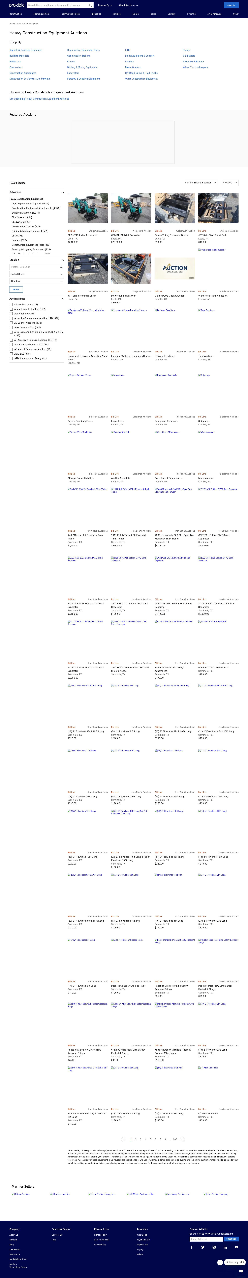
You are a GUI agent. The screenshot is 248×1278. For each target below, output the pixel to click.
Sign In (231, 5)
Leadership (14, 1249)
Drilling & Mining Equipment (82, 67)
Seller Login (142, 1235)
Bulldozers (15, 61)
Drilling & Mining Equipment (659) (30, 231)
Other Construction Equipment (141, 78)
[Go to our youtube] (236, 1247)
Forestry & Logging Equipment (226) (31, 249)
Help (54, 1240)
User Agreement (101, 1240)
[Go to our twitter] (203, 1247)
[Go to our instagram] (214, 1247)
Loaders (129, 61)
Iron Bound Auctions (98, 531)
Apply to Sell (142, 1244)
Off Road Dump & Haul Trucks (141, 73)
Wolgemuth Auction (98, 231)
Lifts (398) (17, 235)
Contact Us (57, 1235)
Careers (13, 1240)
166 (175, 1139)
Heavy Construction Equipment (24, 24)
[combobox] (11, 274)
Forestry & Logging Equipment (83, 78)
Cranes (71, 61)
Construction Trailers (78, 55)
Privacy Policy (100, 1235)
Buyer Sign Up (143, 1240)
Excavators (73, 73)
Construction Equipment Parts (83, 50)
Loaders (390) (19, 240)
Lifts (127, 50)
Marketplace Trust (18, 1259)
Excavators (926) (21, 222)
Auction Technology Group (18, 1265)
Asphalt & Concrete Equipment (25, 50)
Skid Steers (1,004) (22, 217)
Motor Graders (133, 67)
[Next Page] (182, 1139)
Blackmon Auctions (186, 291)
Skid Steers (189, 55)
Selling (139, 1254)
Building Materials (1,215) (26, 212)
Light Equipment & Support (139, 55)
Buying (139, 1249)
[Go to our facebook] (192, 1247)
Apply (16, 289)
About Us (13, 1235)
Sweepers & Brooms (194, 61)
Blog (11, 1244)
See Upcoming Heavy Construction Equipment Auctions (39, 98)
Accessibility (100, 1244)
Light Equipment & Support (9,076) (30, 203)
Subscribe (231, 1239)
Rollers (186, 50)
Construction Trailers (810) (26, 226)
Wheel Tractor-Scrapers (195, 67)
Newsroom (14, 1254)
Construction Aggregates (22, 73)
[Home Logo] (16, 5)
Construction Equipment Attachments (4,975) (36, 208)
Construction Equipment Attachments (29, 78)
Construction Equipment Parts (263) (31, 245)
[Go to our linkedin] (225, 1247)
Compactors (16, 67)
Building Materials (19, 55)
